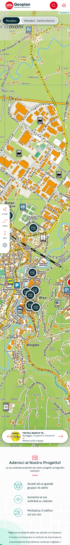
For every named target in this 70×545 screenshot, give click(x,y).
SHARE (5, 214)
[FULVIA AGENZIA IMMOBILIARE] (30, 295)
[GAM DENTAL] (36, 307)
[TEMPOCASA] (32, 272)
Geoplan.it (64, 12)
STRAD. (5, 226)
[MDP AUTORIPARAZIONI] (33, 228)
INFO (5, 238)
